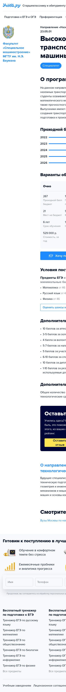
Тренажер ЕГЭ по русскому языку (20, 622)
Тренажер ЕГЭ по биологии (20, 650)
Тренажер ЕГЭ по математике (14, 632)
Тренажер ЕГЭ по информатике (14, 658)
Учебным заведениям (17, 685)
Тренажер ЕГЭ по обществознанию (14, 642)
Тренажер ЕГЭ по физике (19, 665)
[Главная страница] (11, 6)
